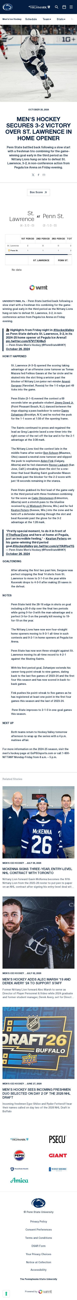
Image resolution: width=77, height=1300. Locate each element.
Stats (60, 19)
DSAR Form (38, 1246)
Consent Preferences (38, 1230)
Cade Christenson (43, 498)
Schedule (31, 19)
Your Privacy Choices (38, 1254)
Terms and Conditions (38, 1238)
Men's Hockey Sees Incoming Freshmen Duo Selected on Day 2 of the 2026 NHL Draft (37, 1093)
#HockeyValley (63, 330)
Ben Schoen (50, 453)
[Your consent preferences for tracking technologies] (6, 1293)
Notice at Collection (38, 1262)
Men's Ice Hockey (13, 863)
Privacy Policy (38, 1222)
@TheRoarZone (17, 535)
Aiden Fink (47, 461)
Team (46, 19)
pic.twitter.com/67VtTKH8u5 (26, 341)
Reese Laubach (58, 465)
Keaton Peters (20, 510)
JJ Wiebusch (34, 506)
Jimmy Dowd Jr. (64, 403)
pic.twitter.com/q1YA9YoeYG (54, 546)
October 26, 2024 (18, 349)
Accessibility (38, 1270)
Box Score (36, 192)
